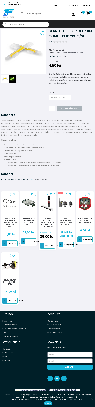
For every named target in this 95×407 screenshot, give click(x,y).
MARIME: (52, 92)
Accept (48, 403)
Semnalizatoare (75, 53)
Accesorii (62, 53)
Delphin (62, 56)
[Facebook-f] (50, 378)
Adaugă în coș (70, 108)
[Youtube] (57, 378)
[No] (92, 399)
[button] (7, 34)
